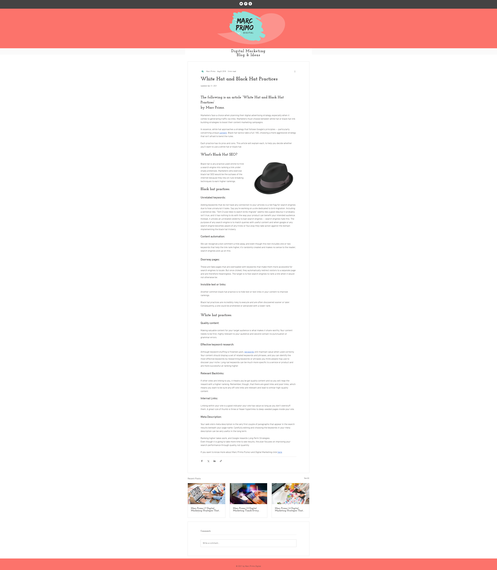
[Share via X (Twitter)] (208, 461)
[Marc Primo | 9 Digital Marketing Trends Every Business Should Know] (248, 493)
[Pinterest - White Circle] (245, 3)
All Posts (191, 54)
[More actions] (294, 71)
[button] (306, 54)
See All (306, 478)
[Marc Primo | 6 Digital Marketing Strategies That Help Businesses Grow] (290, 493)
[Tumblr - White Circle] (250, 3)
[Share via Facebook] (202, 461)
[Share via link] (221, 461)
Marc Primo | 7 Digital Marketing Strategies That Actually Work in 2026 (205, 509)
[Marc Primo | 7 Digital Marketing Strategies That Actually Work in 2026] (206, 493)
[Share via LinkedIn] (214, 461)
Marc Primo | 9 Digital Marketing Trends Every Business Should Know (246, 509)
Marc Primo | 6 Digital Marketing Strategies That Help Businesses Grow (289, 509)
